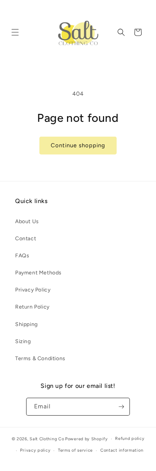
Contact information (121, 450)
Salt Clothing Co (47, 438)
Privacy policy (35, 450)
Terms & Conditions (40, 358)
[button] (15, 32)
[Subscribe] (121, 407)
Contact (25, 238)
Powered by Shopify (86, 438)
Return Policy (32, 307)
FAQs (22, 255)
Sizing (23, 341)
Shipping (26, 324)
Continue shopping (78, 145)
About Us (27, 221)
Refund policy (129, 438)
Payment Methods (38, 272)
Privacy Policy (32, 290)
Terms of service (75, 450)
